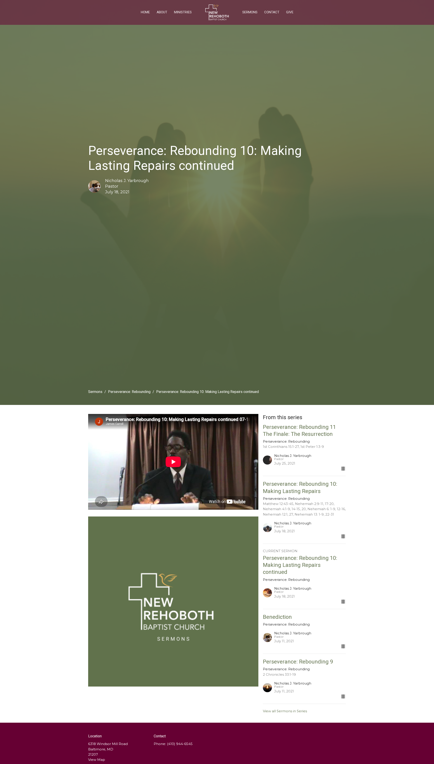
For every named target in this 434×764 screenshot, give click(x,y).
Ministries (183, 12)
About (162, 12)
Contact (271, 12)
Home (145, 12)
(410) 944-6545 (180, 744)
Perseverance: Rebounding (129, 392)
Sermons (249, 12)
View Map (96, 759)
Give (289, 12)
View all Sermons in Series (285, 711)
